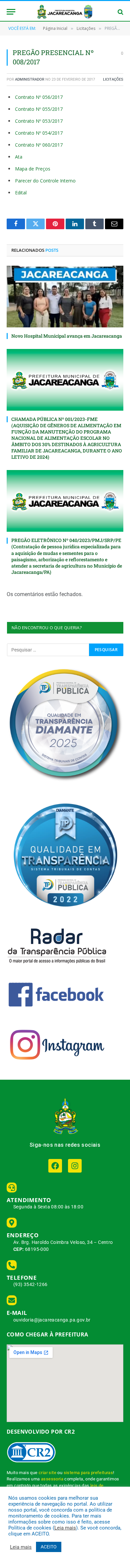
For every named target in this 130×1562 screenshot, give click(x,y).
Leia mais (65, 1528)
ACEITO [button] (49, 1546)
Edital (21, 192)
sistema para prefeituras (88, 1472)
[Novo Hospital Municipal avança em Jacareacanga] (65, 296)
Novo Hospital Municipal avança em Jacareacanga (66, 336)
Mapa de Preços (32, 169)
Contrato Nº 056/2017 (39, 97)
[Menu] (11, 11)
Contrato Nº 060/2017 (39, 145)
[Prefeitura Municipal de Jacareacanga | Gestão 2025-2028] (65, 12)
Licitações (113, 79)
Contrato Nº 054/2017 (39, 133)
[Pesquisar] (119, 11)
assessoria (52, 1478)
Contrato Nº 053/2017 (39, 121)
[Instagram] (75, 1166)
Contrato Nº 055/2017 (39, 109)
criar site (47, 1472)
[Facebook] (55, 1166)
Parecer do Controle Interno (45, 180)
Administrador (29, 79)
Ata (18, 157)
